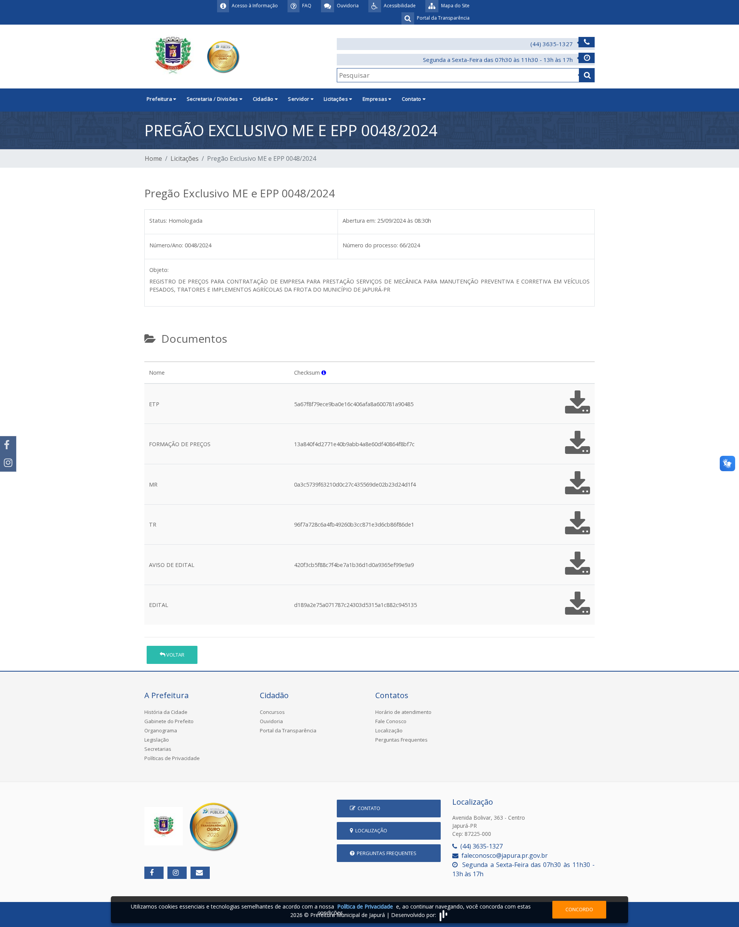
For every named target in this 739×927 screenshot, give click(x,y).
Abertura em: (359, 220)
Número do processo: (370, 245)
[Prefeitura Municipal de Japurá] (193, 56)
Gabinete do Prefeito (169, 721)
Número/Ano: (166, 245)
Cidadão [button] (264, 98)
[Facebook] (8, 445)
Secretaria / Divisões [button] (213, 98)
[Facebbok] (154, 873)
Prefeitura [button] (160, 98)
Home (153, 158)
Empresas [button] (376, 98)
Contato (367, 808)
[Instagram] (8, 463)
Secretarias (157, 748)
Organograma (160, 730)
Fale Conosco (390, 721)
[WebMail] (200, 873)
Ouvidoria (271, 721)
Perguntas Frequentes (401, 739)
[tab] (150, 358)
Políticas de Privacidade (172, 758)
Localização (389, 730)
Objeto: (159, 269)
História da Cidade (165, 712)
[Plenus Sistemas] (443, 914)
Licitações (185, 158)
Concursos (272, 712)
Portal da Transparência (288, 730)
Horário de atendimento (403, 712)
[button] (323, 372)
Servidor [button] (299, 98)
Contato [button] (412, 98)
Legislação (156, 739)
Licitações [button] (336, 98)
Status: (158, 220)
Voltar (174, 654)
